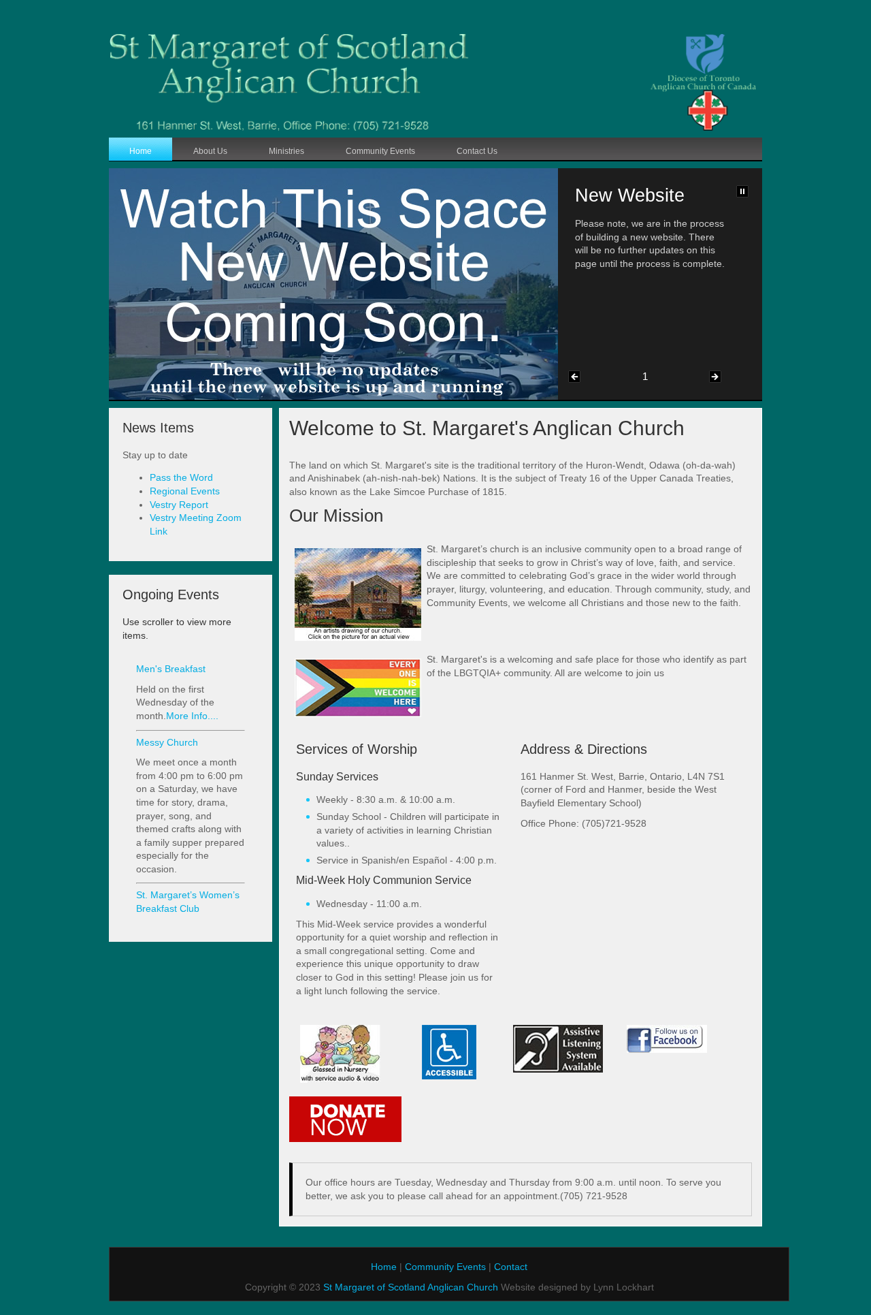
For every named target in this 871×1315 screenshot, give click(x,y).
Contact (510, 1266)
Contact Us (477, 151)
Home (140, 151)
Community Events (380, 151)
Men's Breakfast (171, 668)
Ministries (286, 151)
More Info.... (192, 715)
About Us (210, 151)
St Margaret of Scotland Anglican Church (409, 1287)
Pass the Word (181, 477)
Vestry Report (179, 504)
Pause (742, 191)
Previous (574, 376)
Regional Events (185, 491)
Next (715, 376)
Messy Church (167, 742)
